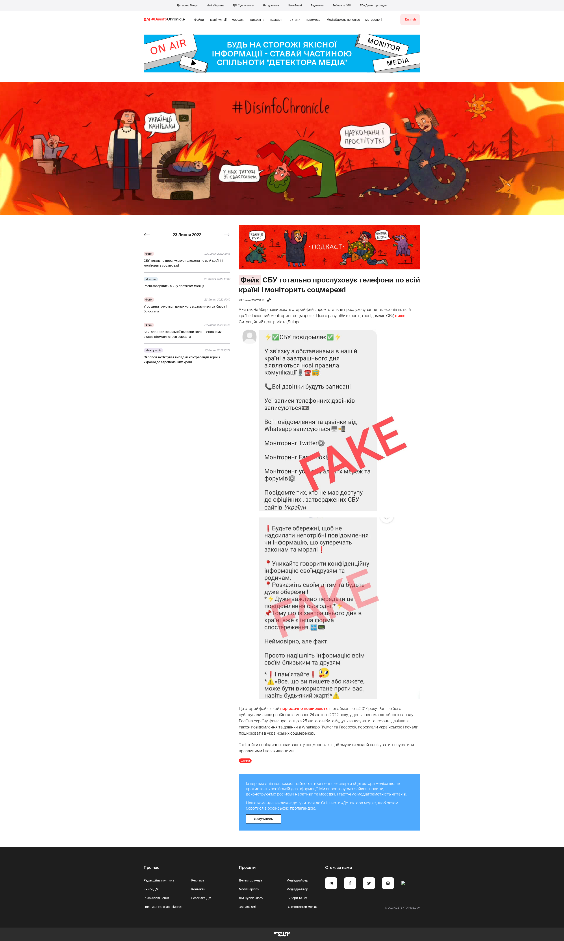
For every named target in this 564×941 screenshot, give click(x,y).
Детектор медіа (250, 880)
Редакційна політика (159, 880)
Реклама (197, 880)
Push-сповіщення (156, 898)
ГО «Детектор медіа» (373, 5)
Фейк (250, 280)
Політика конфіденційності (163, 907)
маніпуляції (218, 20)
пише (400, 315)
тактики (294, 20)
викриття (257, 20)
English (410, 19)
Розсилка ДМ (201, 898)
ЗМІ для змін (270, 5)
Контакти (198, 889)
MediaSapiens (215, 5)
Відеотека (317, 5)
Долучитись (263, 819)
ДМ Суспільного (243, 5)
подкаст (276, 20)
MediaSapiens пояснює (343, 20)
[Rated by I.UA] (410, 884)
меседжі (238, 20)
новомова (313, 20)
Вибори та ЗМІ (341, 5)
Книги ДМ (151, 889)
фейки (199, 20)
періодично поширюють (304, 708)
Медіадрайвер (297, 880)
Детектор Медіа (187, 5)
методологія (374, 20)
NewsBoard (295, 5)
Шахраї (245, 760)
